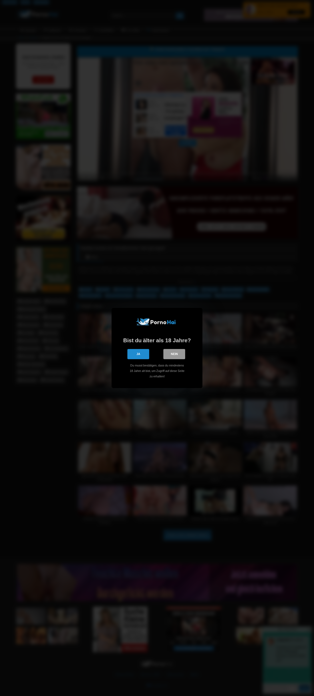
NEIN (174, 354)
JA (138, 354)
